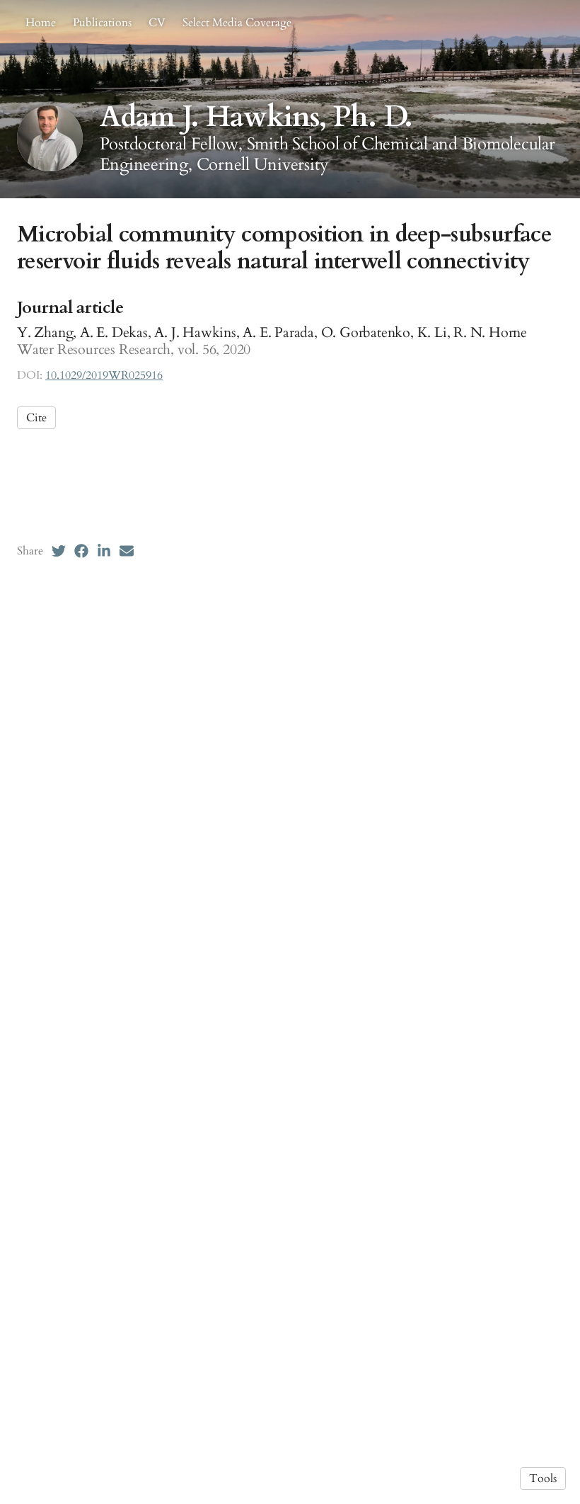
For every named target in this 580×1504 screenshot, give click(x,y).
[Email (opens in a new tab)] (127, 551)
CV (157, 22)
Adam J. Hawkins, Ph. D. (256, 117)
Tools (543, 1478)
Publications (102, 22)
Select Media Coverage (236, 22)
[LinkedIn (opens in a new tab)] (104, 551)
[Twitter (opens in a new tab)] (59, 551)
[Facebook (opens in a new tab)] (81, 551)
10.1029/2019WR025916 (104, 375)
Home (40, 22)
